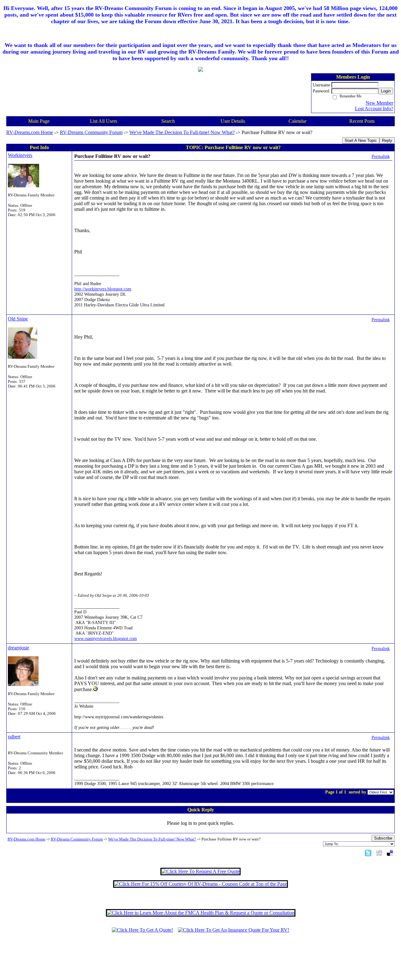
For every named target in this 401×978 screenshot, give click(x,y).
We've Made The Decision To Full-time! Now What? (182, 132)
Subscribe (383, 838)
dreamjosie (18, 647)
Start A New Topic (361, 140)
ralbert (14, 736)
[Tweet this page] (368, 852)
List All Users (103, 121)
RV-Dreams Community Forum (91, 132)
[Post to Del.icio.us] (390, 852)
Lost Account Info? (374, 108)
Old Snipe (18, 318)
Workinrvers (20, 155)
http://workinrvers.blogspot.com (102, 288)
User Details (233, 121)
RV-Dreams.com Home (29, 132)
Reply (387, 140)
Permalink (381, 156)
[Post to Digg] (379, 852)
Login (386, 91)
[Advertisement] (200, 958)
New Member (379, 103)
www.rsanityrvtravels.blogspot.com (105, 638)
